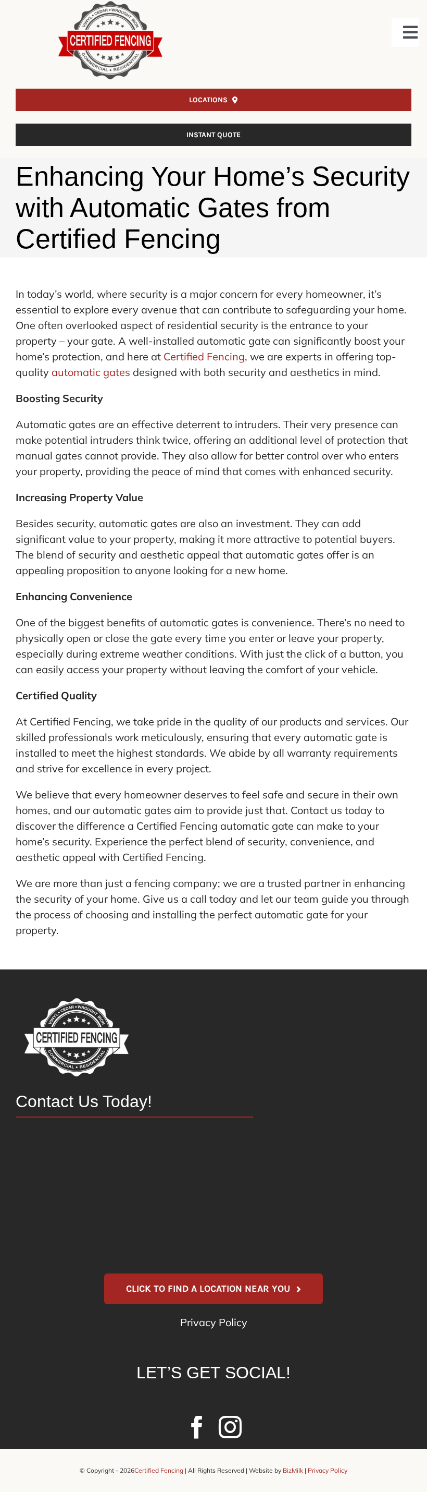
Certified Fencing (204, 356)
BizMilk (293, 1470)
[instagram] (230, 1427)
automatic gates (91, 372)
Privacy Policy (213, 1322)
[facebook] (196, 1427)
